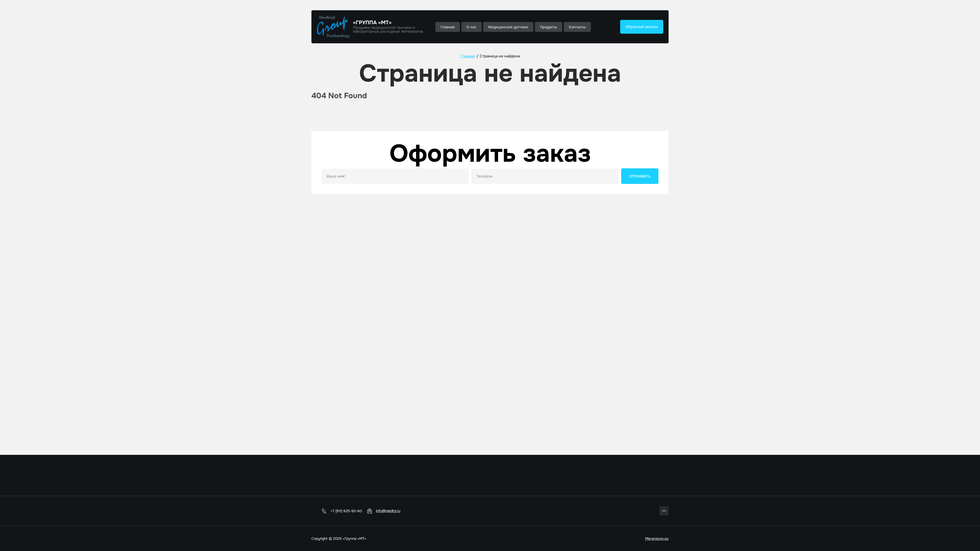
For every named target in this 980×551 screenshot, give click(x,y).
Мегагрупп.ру (657, 538)
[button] (641, 27)
